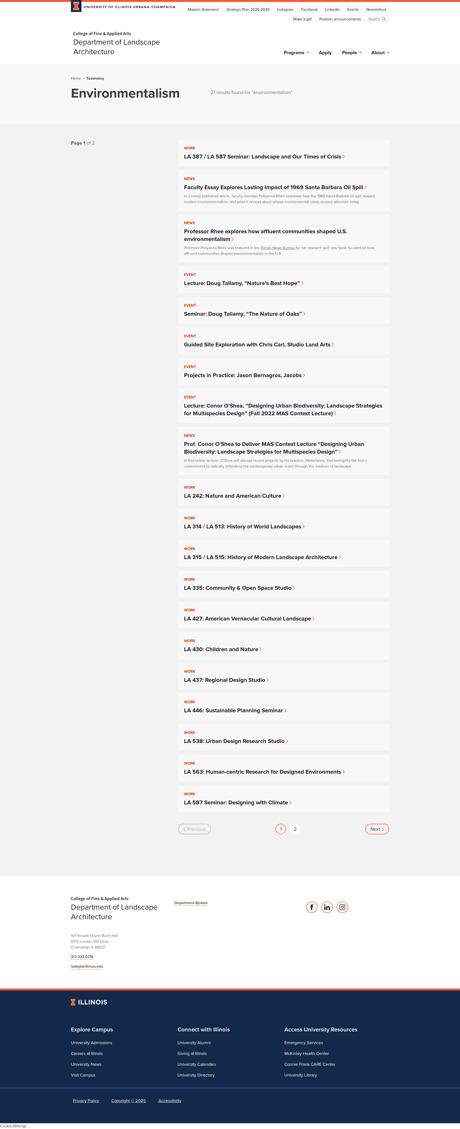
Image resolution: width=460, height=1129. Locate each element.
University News (86, 1064)
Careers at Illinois (87, 1053)
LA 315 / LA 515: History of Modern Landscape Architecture (261, 557)
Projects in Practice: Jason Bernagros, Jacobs (243, 375)
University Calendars (197, 1064)
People (349, 52)
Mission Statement (203, 9)
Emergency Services (303, 1043)
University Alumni (194, 1043)
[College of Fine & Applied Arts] (121, 34)
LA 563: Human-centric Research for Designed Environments (262, 771)
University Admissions (91, 1043)
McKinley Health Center (306, 1053)
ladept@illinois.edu (87, 966)
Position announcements (340, 19)
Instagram (285, 9)
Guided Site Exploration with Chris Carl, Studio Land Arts (257, 344)
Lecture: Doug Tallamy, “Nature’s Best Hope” (242, 283)
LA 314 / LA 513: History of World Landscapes (242, 526)
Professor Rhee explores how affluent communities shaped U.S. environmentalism (265, 235)
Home (76, 78)
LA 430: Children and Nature (221, 649)
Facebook (309, 9)
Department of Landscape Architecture (116, 46)
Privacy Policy (86, 1101)
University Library (300, 1075)
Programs (294, 52)
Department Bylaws (190, 903)
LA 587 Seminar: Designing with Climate (236, 802)
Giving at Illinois (192, 1053)
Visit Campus (83, 1075)
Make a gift (302, 19)
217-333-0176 (82, 956)
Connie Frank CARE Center (309, 1064)
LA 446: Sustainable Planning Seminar (233, 710)
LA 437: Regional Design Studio (224, 680)
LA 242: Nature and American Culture (232, 495)
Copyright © (128, 1101)
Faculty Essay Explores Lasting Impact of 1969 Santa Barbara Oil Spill (273, 187)
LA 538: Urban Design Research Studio (234, 741)
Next (375, 829)
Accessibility (169, 1101)
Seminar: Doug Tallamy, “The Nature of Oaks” (243, 314)
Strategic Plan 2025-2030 (248, 9)
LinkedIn (332, 9)
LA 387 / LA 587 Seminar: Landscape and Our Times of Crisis (262, 156)
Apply (325, 52)
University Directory (196, 1075)
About (378, 52)
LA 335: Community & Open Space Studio (238, 588)
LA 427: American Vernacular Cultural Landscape (247, 618)
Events (353, 9)
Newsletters (376, 9)
